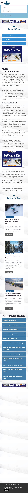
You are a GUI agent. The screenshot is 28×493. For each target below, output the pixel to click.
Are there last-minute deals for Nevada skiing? (13, 343)
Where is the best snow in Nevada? (10, 329)
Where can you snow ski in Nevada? (10, 338)
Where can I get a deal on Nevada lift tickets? (13, 365)
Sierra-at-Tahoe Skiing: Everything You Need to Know (12, 221)
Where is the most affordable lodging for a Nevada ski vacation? (14, 348)
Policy (13, 488)
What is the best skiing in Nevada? (10, 334)
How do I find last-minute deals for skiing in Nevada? (12, 359)
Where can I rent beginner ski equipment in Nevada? (12, 370)
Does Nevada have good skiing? (9, 320)
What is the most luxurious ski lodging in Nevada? (13, 354)
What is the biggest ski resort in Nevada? (12, 325)
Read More (9, 234)
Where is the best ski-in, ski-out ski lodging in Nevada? (13, 377)
